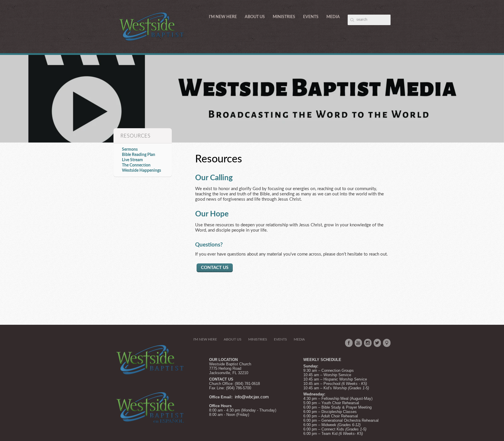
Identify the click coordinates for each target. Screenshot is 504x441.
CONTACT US (214, 267)
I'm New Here (223, 17)
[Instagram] (368, 343)
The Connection (136, 165)
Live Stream (132, 160)
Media (333, 17)
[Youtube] (358, 343)
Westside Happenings (141, 170)
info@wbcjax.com (252, 397)
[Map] (387, 343)
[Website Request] (234, 397)
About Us (255, 17)
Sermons (130, 149)
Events (310, 17)
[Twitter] (377, 343)
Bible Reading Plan (138, 154)
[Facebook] (349, 343)
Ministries (284, 17)
